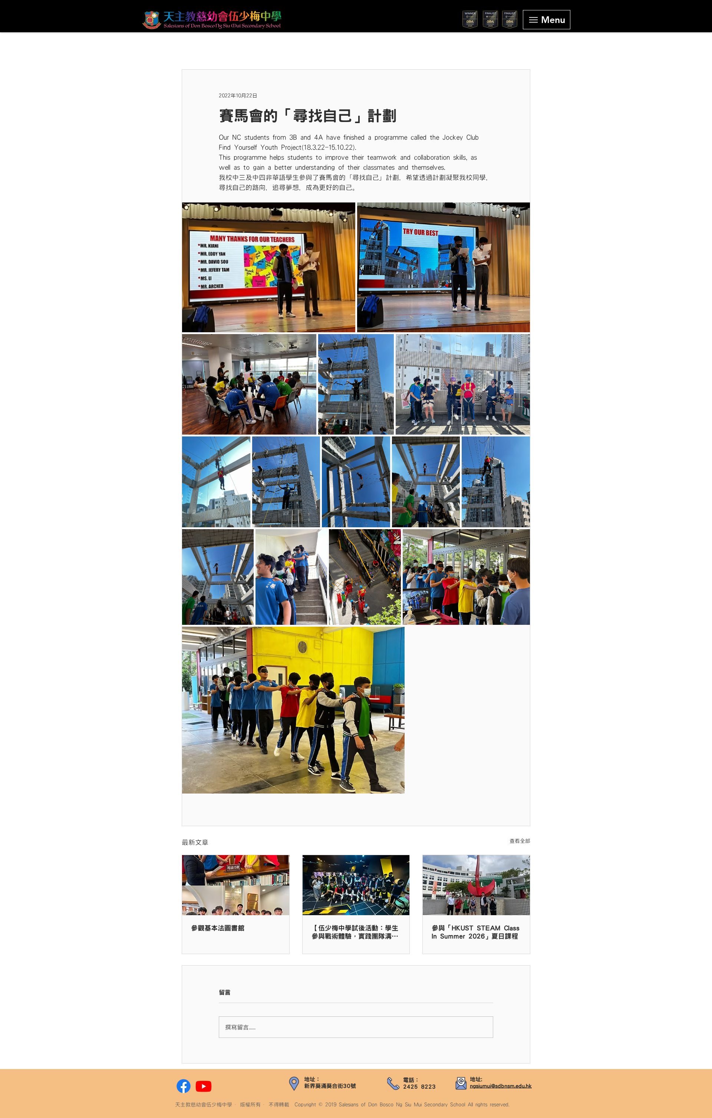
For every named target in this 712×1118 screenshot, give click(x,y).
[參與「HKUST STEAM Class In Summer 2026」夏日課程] (476, 885)
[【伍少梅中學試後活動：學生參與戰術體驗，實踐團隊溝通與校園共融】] (356, 885)
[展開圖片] (268, 267)
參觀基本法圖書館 (217, 928)
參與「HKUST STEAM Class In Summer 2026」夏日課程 (476, 932)
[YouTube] (203, 1086)
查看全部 (520, 841)
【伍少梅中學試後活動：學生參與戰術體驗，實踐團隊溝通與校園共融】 (355, 932)
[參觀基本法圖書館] (235, 885)
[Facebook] (183, 1086)
